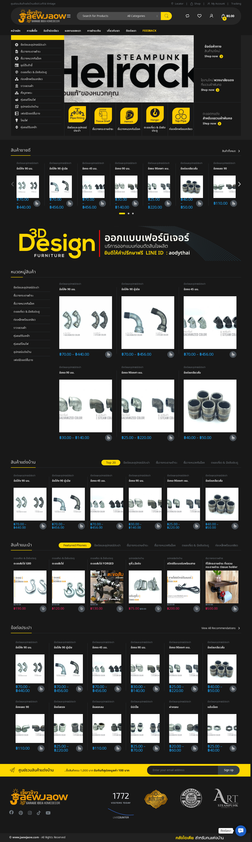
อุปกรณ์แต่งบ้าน (22, 352)
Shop (197, 4)
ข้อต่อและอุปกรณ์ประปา (27, 163)
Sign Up (228, 770)
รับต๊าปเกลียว (51, 31)
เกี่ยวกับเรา (113, 31)
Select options (35, 203)
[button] (122, 213)
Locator (179, 4)
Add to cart (43, 609)
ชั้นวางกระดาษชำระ (23, 296)
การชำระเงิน (94, 31)
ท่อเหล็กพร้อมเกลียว (25, 320)
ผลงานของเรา (73, 31)
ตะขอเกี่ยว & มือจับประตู (27, 312)
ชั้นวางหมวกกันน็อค (24, 304)
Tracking (236, 4)
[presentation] (239, 184)
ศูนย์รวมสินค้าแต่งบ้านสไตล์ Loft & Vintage (33, 4)
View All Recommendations (218, 628)
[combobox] (101, 16)
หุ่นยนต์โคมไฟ (21, 344)
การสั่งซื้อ (32, 31)
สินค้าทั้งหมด (229, 151)
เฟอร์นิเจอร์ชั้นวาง (23, 360)
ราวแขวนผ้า (20, 328)
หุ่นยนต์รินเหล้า (22, 336)
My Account (218, 4)
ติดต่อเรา (131, 31)
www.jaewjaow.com (25, 837)
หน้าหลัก (15, 31)
